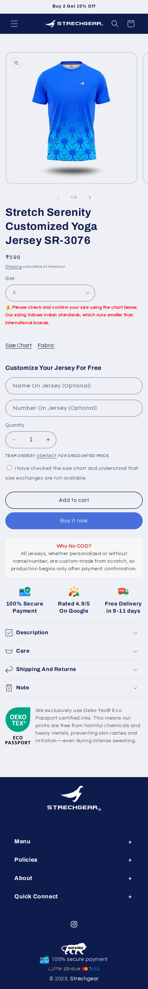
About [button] (23, 878)
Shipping (13, 266)
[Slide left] (58, 197)
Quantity (14, 425)
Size (10, 278)
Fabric (46, 345)
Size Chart (18, 345)
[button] (14, 24)
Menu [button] (22, 841)
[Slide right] (90, 197)
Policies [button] (26, 860)
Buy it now (74, 520)
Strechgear (84, 978)
